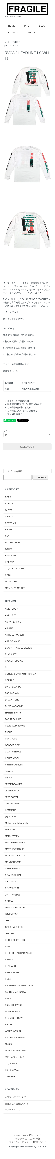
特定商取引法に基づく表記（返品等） (25, 404)
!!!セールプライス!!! (14, 1057)
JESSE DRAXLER (13, 784)
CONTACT (13, 32)
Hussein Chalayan (14, 764)
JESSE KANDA (12, 790)
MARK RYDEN (12, 836)
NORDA (9, 901)
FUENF (8, 732)
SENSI (8, 998)
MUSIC (8, 1044)
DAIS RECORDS (13, 687)
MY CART (33, 32)
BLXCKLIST (10, 654)
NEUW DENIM (12, 888)
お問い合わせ (39, 1142)
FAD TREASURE (13, 719)
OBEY (8, 920)
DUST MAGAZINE (14, 706)
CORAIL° (9, 680)
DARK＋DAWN (12, 693)
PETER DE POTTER (15, 940)
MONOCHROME (13, 862)
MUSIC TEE (11, 581)
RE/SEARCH (11, 966)
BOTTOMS (10, 523)
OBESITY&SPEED (14, 927)
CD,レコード (11, 1063)
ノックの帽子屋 (12, 894)
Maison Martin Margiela (16, 823)
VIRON (8, 1024)
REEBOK (9, 959)
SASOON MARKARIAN (16, 992)
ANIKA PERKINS (13, 622)
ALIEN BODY (11, 609)
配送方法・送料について (17, 1103)
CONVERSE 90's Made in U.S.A (20, 674)
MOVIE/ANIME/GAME (15, 1050)
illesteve (9, 771)
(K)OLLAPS (10, 816)
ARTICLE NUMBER (14, 635)
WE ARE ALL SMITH (15, 1037)
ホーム (6, 42)
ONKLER (9, 933)
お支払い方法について (15, 1097)
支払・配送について (31, 1135)
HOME (11, 26)
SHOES (8, 529)
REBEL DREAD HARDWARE (18, 953)
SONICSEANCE (12, 1011)
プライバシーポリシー (20, 1142)
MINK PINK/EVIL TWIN (16, 855)
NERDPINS (10, 881)
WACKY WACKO (13, 1031)
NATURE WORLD (13, 868)
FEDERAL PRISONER (15, 725)
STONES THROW (13, 1018)
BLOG (42, 26)
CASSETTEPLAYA (14, 661)
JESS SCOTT (11, 797)
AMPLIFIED (10, 615)
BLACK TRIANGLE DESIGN (18, 648)
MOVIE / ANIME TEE (15, 588)
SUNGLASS (10, 555)
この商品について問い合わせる (22, 410)
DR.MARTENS (12, 699)
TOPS (8, 497)
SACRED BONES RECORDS (19, 985)
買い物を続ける (14, 414)
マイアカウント (12, 1110)
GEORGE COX (12, 745)
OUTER (9, 510)
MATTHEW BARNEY (15, 842)
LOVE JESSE (11, 914)
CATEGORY (11, 1076)
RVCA (15, 46)
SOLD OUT (27, 446)
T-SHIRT (16, 42)
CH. (7, 667)
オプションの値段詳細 (18, 401)
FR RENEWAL (12, 1070)
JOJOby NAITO (12, 803)
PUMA (8, 946)
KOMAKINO (10, 810)
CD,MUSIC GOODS (14, 568)
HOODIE (9, 503)
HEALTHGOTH (12, 758)
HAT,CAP (9, 562)
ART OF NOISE (12, 641)
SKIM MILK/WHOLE (14, 1005)
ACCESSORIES (12, 542)
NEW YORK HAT (13, 875)
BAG (7, 536)
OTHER (9, 549)
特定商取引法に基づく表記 (27, 1138)
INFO (26, 26)
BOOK (8, 575)
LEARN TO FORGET (15, 907)
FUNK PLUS (11, 738)
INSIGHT (9, 777)
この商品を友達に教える (19, 407)
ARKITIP (9, 628)
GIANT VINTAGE (13, 751)
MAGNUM (10, 829)
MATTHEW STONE (14, 849)
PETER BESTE (12, 972)
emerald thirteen (13, 712)
